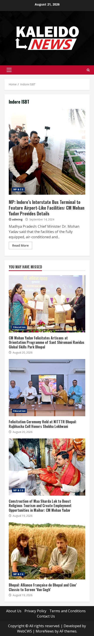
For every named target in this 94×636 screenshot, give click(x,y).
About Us (13, 611)
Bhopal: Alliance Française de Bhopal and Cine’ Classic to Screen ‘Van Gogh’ (47, 550)
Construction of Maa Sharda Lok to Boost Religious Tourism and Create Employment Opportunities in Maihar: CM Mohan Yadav (47, 467)
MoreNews (45, 631)
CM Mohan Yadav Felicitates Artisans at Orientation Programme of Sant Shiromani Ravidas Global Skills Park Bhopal (47, 303)
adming (17, 219)
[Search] (88, 70)
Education (19, 327)
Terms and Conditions (67, 611)
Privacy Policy (35, 611)
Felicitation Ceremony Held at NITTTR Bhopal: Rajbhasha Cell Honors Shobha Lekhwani (47, 387)
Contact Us (46, 616)
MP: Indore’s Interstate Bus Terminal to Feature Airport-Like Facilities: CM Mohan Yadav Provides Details (47, 152)
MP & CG (18, 189)
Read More (20, 245)
